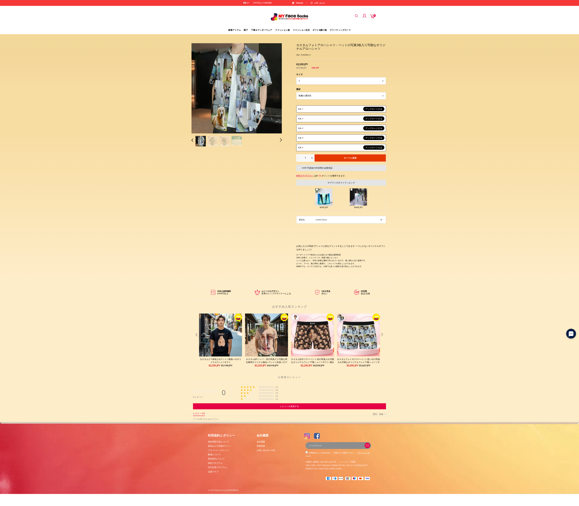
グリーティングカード (340, 29)
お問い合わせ (319, 3)
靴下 (246, 29)
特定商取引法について (218, 441)
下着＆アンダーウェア (261, 29)
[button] (198, 88)
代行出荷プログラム (217, 467)
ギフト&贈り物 (320, 29)
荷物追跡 (299, 3)
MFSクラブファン (304, 175)
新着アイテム (234, 29)
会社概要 (261, 441)
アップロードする (373, 109)
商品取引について (216, 458)
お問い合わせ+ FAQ (266, 450)
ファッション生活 (301, 29)
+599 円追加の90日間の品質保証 (317, 167)
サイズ (299, 74)
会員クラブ (213, 471)
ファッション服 (282, 29)
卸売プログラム (215, 463)
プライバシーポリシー (218, 450)
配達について (214, 454)
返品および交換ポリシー (219, 445)
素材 (298, 89)
